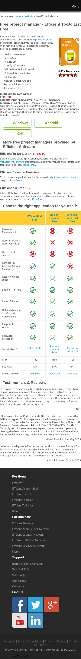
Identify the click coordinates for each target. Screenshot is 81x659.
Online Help (19, 586)
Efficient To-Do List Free (72, 218)
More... (16, 511)
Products (28, 16)
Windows (20, 123)
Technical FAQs (21, 569)
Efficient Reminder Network (28, 546)
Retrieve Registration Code (27, 564)
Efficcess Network (22, 523)
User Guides (19, 581)
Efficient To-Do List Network (28, 540)
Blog (43, 645)
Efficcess (17, 483)
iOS (20, 134)
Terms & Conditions (30, 641)
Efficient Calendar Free (54, 218)
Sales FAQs (18, 575)
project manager (44, 40)
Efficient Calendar (22, 500)
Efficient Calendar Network (28, 535)
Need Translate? (19, 656)
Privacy (49, 641)
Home (18, 16)
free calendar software (66, 177)
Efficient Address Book (25, 488)
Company (9, 641)
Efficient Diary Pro (22, 494)
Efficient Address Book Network (30, 529)
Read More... (29, 165)
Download (34, 374)
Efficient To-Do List (23, 505)
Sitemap (61, 641)
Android (51, 123)
